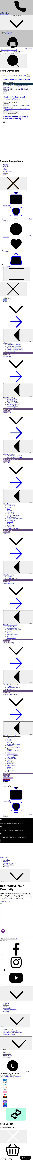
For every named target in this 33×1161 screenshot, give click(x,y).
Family (9, 752)
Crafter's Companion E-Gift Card (16, 79)
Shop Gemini (7, 343)
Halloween (10, 770)
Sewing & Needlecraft (14, 630)
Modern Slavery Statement (12, 1032)
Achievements (11, 759)
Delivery (6, 1003)
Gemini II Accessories (14, 346)
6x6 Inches (10, 527)
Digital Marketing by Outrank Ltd (11, 1076)
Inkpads (9, 686)
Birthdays (10, 768)
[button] (28, 580)
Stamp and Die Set (13, 404)
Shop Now (6, 354)
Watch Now (4, 857)
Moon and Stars (12, 754)
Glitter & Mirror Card (13, 515)
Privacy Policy (8, 1029)
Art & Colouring (8, 643)
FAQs (5, 1006)
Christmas (10, 737)
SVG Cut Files (11, 407)
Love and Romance (13, 744)
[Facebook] (16, 955)
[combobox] (7, 53)
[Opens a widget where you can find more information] (25, 1158)
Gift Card (6, 166)
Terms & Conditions (9, 1010)
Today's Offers (8, 778)
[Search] (13, 61)
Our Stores (7, 1057)
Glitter (9, 631)
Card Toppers (11, 517)
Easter (9, 767)
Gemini (5, 173)
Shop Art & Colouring (10, 684)
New (5, 300)
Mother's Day (11, 757)
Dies (4, 174)
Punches (10, 633)
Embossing (7, 412)
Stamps (9, 576)
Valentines (10, 763)
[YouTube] (16, 984)
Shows (5, 862)
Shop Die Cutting (9, 398)
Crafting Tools (11, 626)
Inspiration (6, 776)
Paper (5, 170)
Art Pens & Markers (13, 688)
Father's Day (11, 762)
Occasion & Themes (10, 694)
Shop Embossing (9, 454)
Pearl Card (10, 512)
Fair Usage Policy (9, 1034)
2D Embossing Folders (14, 456)
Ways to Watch (8, 865)
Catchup (6, 866)
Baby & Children (12, 755)
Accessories (10, 689)
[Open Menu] (16, 274)
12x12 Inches (11, 525)
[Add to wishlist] (5, 93)
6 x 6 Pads (10, 522)
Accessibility (7, 1008)
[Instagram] (16, 968)
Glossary (6, 1011)
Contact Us (29, 48)
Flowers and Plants (13, 747)
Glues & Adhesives (13, 628)
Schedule (6, 860)
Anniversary (11, 765)
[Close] (13, 183)
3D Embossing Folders (14, 457)
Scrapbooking (11, 638)
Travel (9, 772)
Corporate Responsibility (11, 1031)
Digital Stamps (11, 578)
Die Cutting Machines (14, 345)
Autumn (10, 745)
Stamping (6, 533)
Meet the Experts (9, 863)
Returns (6, 1005)
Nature (9, 741)
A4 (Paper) (10, 523)
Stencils (9, 636)
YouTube (9, 898)
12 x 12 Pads (11, 520)
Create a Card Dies (13, 403)
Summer (10, 742)
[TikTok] (4, 970)
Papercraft (7, 462)
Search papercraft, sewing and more (12, 51)
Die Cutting (7, 356)
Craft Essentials (8, 583)
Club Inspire (7, 1055)
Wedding (10, 760)
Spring (5, 165)
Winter (9, 749)
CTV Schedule (5, 901)
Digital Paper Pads (13, 528)
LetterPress (11, 351)
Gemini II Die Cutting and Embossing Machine (14, 98)
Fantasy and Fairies (13, 750)
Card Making (11, 505)
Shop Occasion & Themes (11, 736)
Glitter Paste (7, 171)
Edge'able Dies (12, 401)
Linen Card (10, 514)
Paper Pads (11, 510)
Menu (2, 881)
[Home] (8, 50)
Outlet (5, 783)
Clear (17, 53)
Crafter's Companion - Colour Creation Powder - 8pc (15, 118)
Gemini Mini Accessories (15, 349)
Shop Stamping (8, 575)
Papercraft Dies (12, 399)
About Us (6, 1052)
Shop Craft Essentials (10, 625)
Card (5, 168)
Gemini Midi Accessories (15, 348)
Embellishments (12, 634)
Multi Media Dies (12, 406)
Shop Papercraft (9, 504)
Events (5, 781)
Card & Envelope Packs (14, 518)
